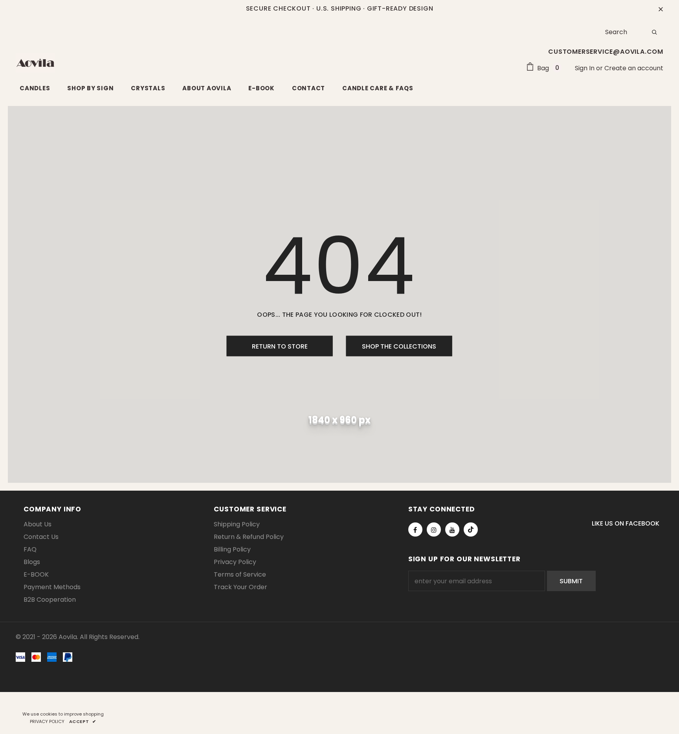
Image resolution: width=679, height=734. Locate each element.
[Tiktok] (471, 529)
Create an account (633, 68)
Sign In (585, 68)
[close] (660, 9)
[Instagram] (434, 529)
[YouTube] (452, 529)
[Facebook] (415, 529)
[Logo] (35, 63)
